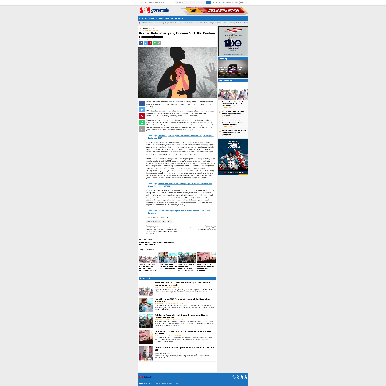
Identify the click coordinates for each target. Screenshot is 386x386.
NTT (241, 23)
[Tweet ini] (146, 43)
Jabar (156, 23)
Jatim (172, 23)
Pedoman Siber (167, 383)
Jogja (167, 23)
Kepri (201, 23)
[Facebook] (234, 377)
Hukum (152, 40)
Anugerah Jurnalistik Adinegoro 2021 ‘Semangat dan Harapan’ (203, 228)
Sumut (185, 23)
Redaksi (157, 383)
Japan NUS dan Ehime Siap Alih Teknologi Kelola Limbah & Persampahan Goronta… (233, 103)
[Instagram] (241, 377)
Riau (196, 23)
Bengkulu (212, 23)
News (161, 287)
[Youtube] (245, 377)
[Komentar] (159, 43)
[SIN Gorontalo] (155, 10)
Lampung (231, 23)
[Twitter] (237, 377)
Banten (150, 23)
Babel (225, 23)
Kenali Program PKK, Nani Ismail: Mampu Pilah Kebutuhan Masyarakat (168, 266)
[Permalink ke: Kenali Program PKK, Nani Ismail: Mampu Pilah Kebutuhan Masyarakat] (168, 257)
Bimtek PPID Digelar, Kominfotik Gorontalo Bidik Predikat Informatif (234, 113)
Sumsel (219, 23)
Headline (147, 40)
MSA (169, 222)
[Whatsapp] (155, 43)
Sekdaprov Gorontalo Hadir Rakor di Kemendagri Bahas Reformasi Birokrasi (232, 122)
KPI (164, 222)
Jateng (161, 23)
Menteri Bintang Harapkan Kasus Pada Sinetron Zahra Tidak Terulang (230, 69)
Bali (176, 23)
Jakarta (144, 23)
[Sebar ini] (141, 43)
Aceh (180, 23)
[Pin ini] (150, 43)
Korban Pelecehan (153, 222)
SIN (151, 383)
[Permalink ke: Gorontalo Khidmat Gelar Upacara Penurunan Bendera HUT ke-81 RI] (146, 353)
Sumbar (191, 23)
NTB (237, 23)
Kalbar (246, 23)
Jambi (206, 23)
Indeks (177, 383)
